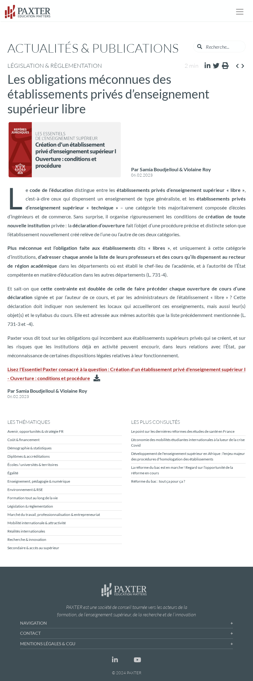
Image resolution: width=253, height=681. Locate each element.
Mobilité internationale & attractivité (36, 523)
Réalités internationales (26, 531)
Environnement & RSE (25, 489)
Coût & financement (23, 439)
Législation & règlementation (30, 506)
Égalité (12, 473)
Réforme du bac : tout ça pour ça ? (158, 481)
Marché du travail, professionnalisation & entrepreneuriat (53, 514)
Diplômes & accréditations (28, 456)
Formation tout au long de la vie (32, 498)
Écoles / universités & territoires (32, 464)
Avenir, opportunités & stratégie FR (35, 431)
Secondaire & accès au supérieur (33, 547)
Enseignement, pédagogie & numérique (38, 481)
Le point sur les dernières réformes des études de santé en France (182, 431)
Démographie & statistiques (29, 448)
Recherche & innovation (26, 539)
